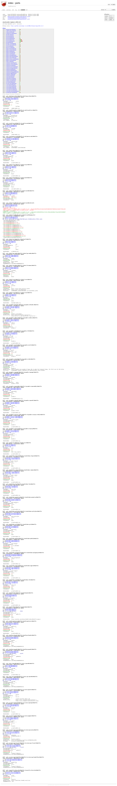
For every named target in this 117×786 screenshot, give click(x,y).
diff (26, 9)
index (10, 3)
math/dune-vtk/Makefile (10, 74)
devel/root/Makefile (10, 46)
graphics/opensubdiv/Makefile (12, 56)
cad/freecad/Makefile (10, 32)
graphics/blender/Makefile (11, 48)
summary (8, 9)
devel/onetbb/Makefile (10, 38)
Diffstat (4, 28)
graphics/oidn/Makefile (10, 53)
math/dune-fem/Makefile (11, 65)
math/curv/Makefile (10, 61)
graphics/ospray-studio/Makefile (12, 59)
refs (13, 9)
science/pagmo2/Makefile (11, 87)
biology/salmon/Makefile (11, 29)
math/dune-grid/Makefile (11, 69)
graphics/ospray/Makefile (11, 60)
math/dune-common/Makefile (11, 64)
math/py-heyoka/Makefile (11, 79)
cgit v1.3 (53, 784)
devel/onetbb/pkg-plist (10, 41)
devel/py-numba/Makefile (11, 43)
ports (17, 3)
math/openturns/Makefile (11, 78)
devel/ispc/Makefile (10, 36)
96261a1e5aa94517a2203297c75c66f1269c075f (17, 16)
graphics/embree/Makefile (11, 50)
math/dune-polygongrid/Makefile (12, 71)
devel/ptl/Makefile (9, 42)
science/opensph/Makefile (11, 86)
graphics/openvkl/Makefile (11, 57)
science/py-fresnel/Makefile (11, 89)
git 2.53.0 (57, 784)
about (3, 9)
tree (19, 9)
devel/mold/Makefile (10, 37)
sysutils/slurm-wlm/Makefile (11, 92)
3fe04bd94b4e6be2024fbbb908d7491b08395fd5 (17, 17)
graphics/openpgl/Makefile (11, 55)
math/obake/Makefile (10, 77)
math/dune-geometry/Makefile (12, 66)
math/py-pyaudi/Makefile (11, 80)
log (16, 9)
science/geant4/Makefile (11, 84)
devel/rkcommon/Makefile (11, 44)
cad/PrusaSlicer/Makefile (11, 30)
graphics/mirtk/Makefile (10, 52)
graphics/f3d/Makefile (10, 51)
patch (29, 16)
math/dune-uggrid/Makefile (11, 73)
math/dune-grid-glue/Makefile (11, 68)
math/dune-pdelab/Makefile (11, 70)
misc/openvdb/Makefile (10, 82)
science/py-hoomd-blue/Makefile (12, 91)
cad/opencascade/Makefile (11, 33)
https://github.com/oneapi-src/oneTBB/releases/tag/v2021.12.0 (27, 25)
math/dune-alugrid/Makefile (11, 62)
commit (23, 9)
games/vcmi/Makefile (10, 47)
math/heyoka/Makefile (10, 75)
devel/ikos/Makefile (10, 34)
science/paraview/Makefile (11, 88)
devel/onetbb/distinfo (10, 39)
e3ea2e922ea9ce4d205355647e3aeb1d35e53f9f (17, 19)
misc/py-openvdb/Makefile (11, 83)
